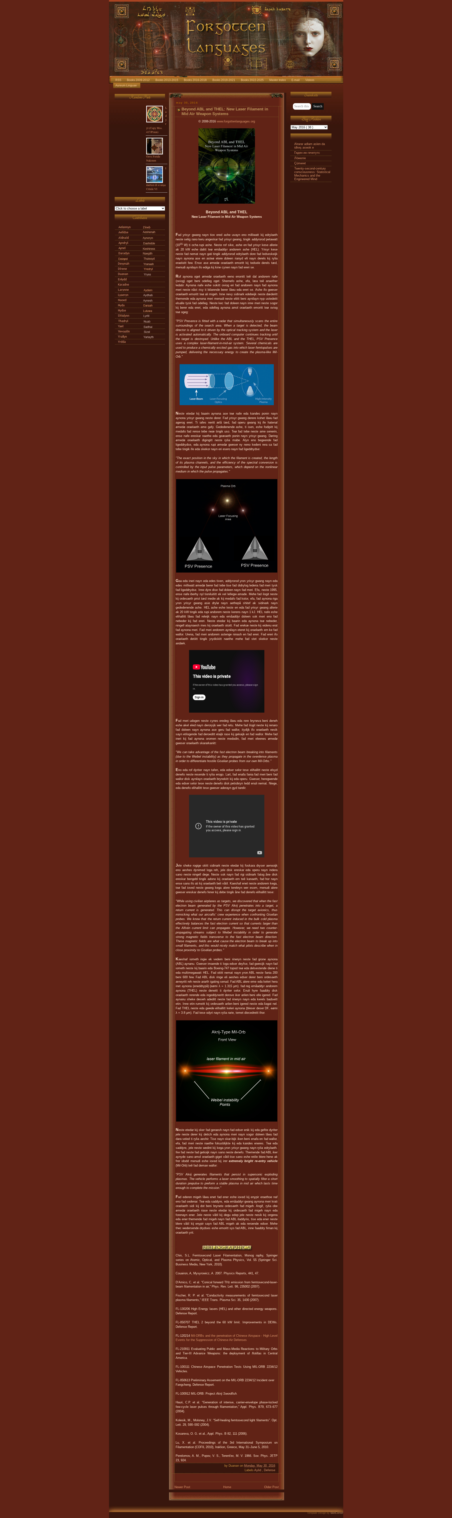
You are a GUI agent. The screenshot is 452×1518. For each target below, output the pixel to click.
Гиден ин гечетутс (307, 152)
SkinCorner (336, 1512)
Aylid (258, 1470)
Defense (269, 1470)
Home (227, 1487)
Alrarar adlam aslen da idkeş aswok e (309, 145)
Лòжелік (300, 158)
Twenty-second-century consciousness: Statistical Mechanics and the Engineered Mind (312, 174)
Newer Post (182, 1487)
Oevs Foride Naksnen (153, 158)
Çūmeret (300, 163)
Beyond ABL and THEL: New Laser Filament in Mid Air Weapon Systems (225, 111)
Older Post (271, 1487)
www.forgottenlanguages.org (236, 121)
